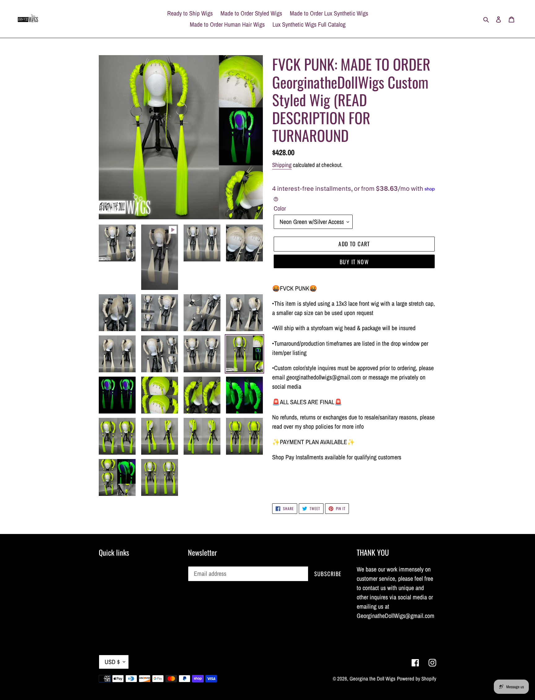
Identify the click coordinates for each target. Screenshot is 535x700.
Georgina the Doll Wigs (372, 678)
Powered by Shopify (416, 678)
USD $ (112, 662)
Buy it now (354, 262)
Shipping (282, 165)
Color (280, 208)
